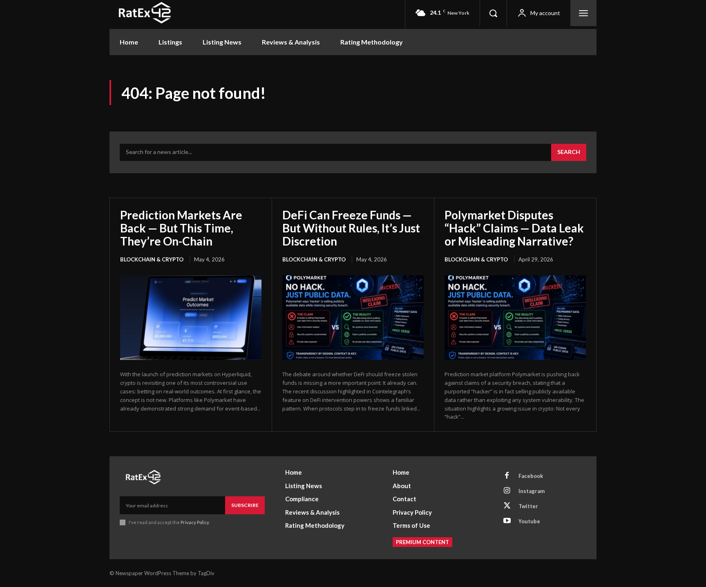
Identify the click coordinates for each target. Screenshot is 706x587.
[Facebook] (507, 476)
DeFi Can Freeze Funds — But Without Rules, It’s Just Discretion (351, 228)
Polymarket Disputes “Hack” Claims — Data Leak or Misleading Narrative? (514, 228)
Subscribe (245, 505)
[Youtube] (507, 521)
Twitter (528, 506)
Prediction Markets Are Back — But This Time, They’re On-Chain (181, 228)
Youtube (529, 521)
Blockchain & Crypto (151, 259)
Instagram (531, 491)
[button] (493, 13)
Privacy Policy (195, 522)
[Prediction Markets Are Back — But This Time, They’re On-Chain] (190, 317)
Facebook (530, 476)
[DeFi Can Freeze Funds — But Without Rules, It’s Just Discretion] (353, 317)
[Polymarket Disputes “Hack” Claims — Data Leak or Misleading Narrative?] (515, 317)
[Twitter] (507, 506)
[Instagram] (507, 491)
